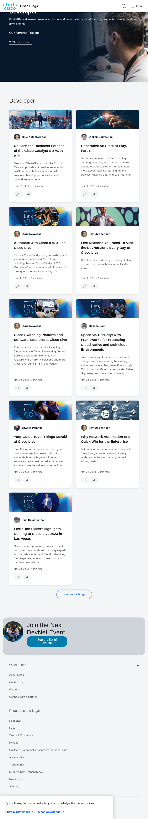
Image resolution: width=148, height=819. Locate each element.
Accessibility (16, 757)
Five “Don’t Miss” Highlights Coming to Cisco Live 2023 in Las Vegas (38, 533)
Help (12, 727)
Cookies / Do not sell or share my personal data (38, 749)
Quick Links (17, 665)
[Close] (108, 801)
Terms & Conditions (21, 735)
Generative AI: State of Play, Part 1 (104, 148)
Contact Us (16, 682)
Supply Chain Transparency (26, 771)
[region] (56, 807)
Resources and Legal (24, 711)
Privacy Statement (17, 811)
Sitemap (14, 786)
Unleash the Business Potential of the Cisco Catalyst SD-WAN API (40, 150)
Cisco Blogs (29, 6)
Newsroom (15, 779)
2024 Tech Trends (20, 42)
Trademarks (16, 764)
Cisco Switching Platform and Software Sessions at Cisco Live (40, 337)
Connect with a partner (23, 696)
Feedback (15, 720)
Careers (14, 689)
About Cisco (16, 674)
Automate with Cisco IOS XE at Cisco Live (39, 245)
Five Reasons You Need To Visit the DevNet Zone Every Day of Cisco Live (107, 247)
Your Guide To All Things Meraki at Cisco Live (40, 439)
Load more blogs (74, 594)
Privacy (13, 742)
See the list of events (47, 641)
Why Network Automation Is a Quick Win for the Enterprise (105, 439)
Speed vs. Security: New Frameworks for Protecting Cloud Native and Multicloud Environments (104, 342)
